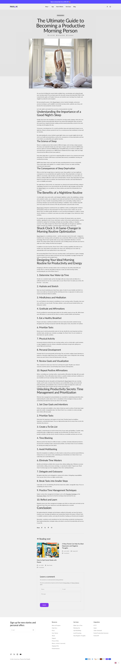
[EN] (117, 663)
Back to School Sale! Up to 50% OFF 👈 (60, 1)
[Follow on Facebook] (11, 654)
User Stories (55, 633)
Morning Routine (60, 15)
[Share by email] (51, 527)
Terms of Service (75, 582)
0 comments (70, 35)
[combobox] (117, 663)
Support (54, 638)
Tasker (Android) (98, 630)
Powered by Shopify (25, 659)
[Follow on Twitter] (14, 654)
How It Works (59, 6)
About (53, 635)
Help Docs (54, 628)
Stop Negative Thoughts (79, 635)
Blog (74, 6)
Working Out (76, 628)
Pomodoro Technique (71, 494)
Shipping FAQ (55, 646)
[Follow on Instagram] (17, 654)
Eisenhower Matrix (41, 496)
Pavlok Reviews (56, 648)
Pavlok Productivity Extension (101, 633)
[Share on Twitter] (45, 527)
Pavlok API (96, 635)
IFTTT (95, 625)
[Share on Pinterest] (48, 527)
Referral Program (56, 625)
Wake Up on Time (77, 625)
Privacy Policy (66, 582)
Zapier (95, 628)
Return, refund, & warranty (58, 643)
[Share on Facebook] (42, 527)
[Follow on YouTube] (20, 654)
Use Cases (68, 6)
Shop (46, 6)
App (53, 6)
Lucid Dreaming (77, 633)
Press (53, 630)
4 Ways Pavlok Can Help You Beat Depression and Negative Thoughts (73, 546)
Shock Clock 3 (56, 102)
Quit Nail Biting (77, 630)
